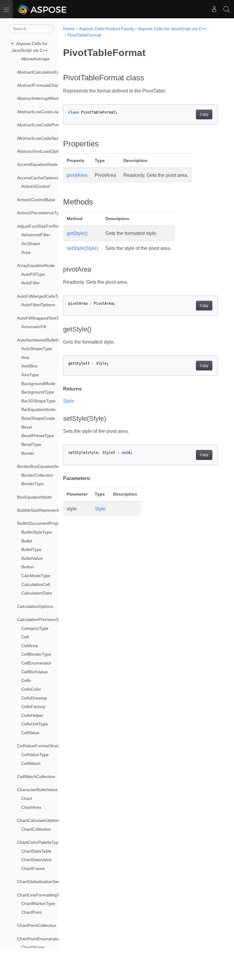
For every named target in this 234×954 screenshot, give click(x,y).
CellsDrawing (34, 698)
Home (69, 28)
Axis (25, 357)
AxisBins (29, 365)
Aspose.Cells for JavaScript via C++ (172, 28)
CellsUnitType (34, 723)
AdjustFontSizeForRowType (44, 226)
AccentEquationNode (37, 164)
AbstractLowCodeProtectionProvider (52, 124)
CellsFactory (33, 706)
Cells (26, 680)
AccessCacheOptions (37, 177)
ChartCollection (36, 829)
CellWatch (31, 763)
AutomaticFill (33, 326)
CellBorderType (36, 654)
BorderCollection (37, 475)
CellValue (30, 732)
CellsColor (31, 689)
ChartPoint (31, 912)
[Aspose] (42, 9)
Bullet (26, 540)
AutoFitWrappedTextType (41, 318)
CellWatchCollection (36, 776)
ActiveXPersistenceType (40, 212)
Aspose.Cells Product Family (106, 28)
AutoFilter (30, 282)
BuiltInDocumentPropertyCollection (50, 523)
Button (27, 566)
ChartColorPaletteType (39, 842)
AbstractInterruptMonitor (40, 98)
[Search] (226, 9)
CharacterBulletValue (37, 789)
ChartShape (32, 947)
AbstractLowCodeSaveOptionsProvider (54, 138)
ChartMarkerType (38, 903)
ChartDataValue (36, 859)
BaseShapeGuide (38, 418)
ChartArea (31, 807)
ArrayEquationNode (36, 265)
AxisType (30, 374)
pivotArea (77, 175)
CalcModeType (35, 575)
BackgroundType (37, 392)
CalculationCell (35, 584)
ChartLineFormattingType (41, 895)
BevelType (31, 444)
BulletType (31, 549)
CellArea (29, 645)
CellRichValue (34, 671)
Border (27, 453)
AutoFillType (33, 274)
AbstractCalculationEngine (42, 72)
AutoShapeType (36, 348)
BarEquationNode (38, 409)
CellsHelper (32, 715)
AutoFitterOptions (38, 304)
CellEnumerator (36, 663)
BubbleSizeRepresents (39, 510)
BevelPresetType (37, 435)
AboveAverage (35, 58)
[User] (214, 9)
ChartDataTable (36, 851)
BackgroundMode (38, 383)
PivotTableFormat (84, 35)
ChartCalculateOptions (39, 820)
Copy (204, 114)
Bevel (26, 427)
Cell (25, 636)
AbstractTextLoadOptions (41, 151)
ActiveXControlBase (36, 199)
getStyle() (77, 233)
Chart (26, 798)
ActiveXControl (35, 186)
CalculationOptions (35, 606)
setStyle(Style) (82, 248)
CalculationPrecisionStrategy (44, 619)
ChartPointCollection (36, 925)
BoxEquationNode (34, 497)
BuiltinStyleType (36, 532)
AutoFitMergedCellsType (41, 296)
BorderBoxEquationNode (41, 466)
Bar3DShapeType (38, 400)
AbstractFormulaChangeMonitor (48, 85)
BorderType (32, 483)
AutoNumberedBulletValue (42, 340)
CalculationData (36, 593)
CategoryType (34, 628)
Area (25, 252)
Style (68, 401)
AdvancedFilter (35, 234)
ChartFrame (33, 868)
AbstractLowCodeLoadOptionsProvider (54, 111)
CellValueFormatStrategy (41, 745)
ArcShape (30, 243)
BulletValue (32, 558)
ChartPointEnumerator (38, 938)
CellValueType (35, 754)
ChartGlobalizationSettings (42, 881)
